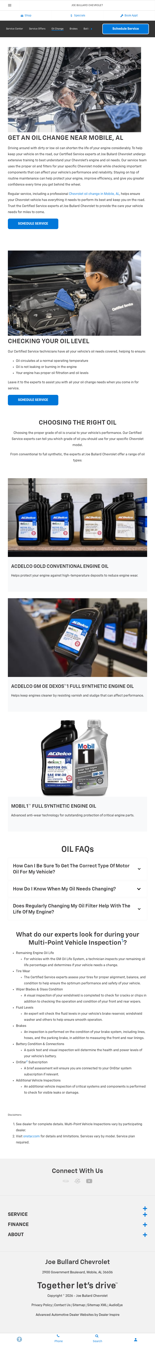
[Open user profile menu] (135, 1340)
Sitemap (78, 1305)
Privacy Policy (41, 1305)
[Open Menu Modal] (9, 5)
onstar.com (31, 1136)
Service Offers (37, 29)
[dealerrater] (77, 1181)
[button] (77, 869)
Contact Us (62, 1305)
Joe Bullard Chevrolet (92, 1296)
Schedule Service (125, 29)
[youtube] (89, 1181)
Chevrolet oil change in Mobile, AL (94, 194)
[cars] (65, 1181)
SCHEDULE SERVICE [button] (33, 223)
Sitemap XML (97, 1305)
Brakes (74, 29)
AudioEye (116, 1305)
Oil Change (57, 29)
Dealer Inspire (109, 1315)
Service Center (14, 29)
